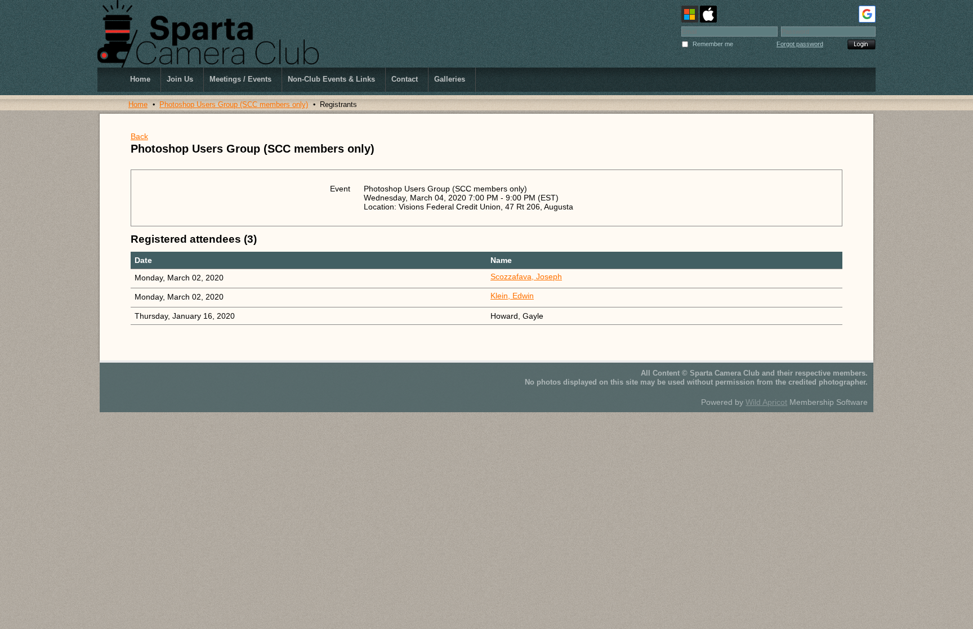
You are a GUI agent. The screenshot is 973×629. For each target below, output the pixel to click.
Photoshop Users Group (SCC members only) (233, 104)
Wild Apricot (766, 402)
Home (138, 104)
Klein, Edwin (512, 295)
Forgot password (799, 44)
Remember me (713, 44)
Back (139, 136)
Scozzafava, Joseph (526, 276)
